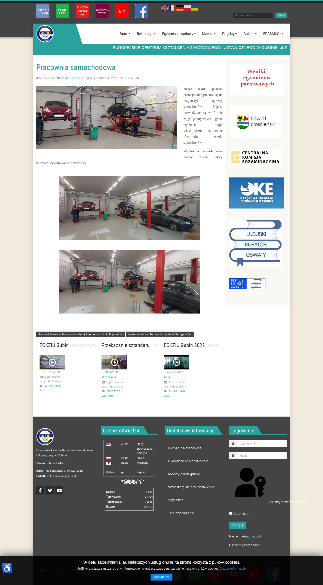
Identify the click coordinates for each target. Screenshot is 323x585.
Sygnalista (175, 500)
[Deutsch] (180, 7)
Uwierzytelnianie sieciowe (268, 502)
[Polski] (187, 7)
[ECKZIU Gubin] (45, 33)
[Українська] (195, 7)
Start (124, 33)
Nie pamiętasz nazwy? (245, 536)
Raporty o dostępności (184, 474)
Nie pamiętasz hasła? (244, 545)
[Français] (172, 7)
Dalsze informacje (233, 568)
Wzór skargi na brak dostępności (191, 487)
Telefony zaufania (181, 513)
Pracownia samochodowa (76, 67)
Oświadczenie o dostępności (188, 461)
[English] (165, 7)
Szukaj (281, 15)
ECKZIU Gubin (50, 372)
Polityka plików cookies (184, 448)
